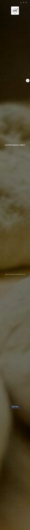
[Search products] (28, 80)
